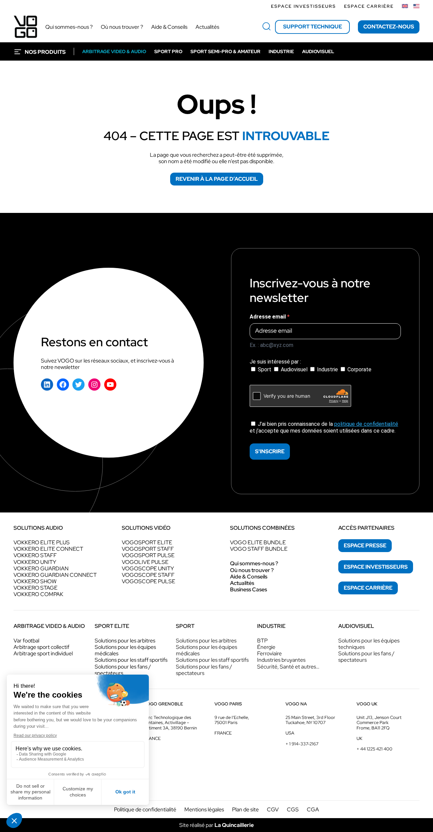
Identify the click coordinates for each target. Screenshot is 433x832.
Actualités (242, 583)
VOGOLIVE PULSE (145, 562)
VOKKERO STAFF (35, 555)
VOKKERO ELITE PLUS (42, 542)
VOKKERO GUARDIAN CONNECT (55, 574)
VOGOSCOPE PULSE (148, 581)
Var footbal (26, 640)
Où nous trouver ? (252, 570)
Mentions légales (204, 809)
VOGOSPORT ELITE (147, 542)
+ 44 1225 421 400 (374, 749)
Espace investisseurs (303, 6)
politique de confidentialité (366, 424)
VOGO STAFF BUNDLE (259, 548)
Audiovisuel (294, 369)
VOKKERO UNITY (35, 562)
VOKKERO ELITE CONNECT (48, 548)
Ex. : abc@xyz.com (271, 345)
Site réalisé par (216, 825)
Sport (264, 369)
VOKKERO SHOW (35, 581)
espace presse (365, 545)
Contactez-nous (388, 26)
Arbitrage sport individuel (43, 653)
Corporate (358, 369)
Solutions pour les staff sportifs (131, 659)
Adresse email (268, 316)
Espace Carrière (369, 6)
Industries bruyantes (281, 659)
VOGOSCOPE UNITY (148, 568)
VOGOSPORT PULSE (148, 555)
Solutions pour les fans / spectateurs (123, 670)
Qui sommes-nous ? (254, 563)
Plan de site (245, 809)
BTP (262, 640)
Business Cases (248, 589)
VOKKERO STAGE (36, 587)
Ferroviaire (269, 653)
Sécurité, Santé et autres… (288, 666)
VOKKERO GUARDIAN (41, 568)
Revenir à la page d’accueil (217, 178)
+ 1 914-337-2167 (302, 744)
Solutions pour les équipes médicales (125, 650)
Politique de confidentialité (145, 809)
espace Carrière (368, 587)
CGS (293, 809)
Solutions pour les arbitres (125, 640)
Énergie (266, 647)
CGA (313, 809)
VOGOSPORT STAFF (148, 548)
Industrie (327, 369)
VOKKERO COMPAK (38, 594)
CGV (273, 809)
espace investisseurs (376, 566)
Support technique (312, 26)
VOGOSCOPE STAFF (148, 574)
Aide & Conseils (248, 576)
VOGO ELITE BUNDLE (258, 542)
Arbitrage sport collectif (41, 647)
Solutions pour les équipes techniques (369, 644)
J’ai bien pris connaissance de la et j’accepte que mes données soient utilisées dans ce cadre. (324, 427)
